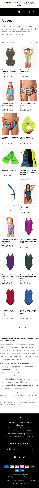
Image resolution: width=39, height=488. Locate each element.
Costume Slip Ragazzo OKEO (28, 104)
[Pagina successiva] (31, 327)
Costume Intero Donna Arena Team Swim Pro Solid (10, 311)
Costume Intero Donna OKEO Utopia (28, 207)
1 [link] (7, 328)
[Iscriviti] (32, 449)
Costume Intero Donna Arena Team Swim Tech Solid (28, 241)
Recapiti (32, 480)
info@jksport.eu (24, 434)
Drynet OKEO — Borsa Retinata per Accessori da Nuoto (28, 172)
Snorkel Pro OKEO (8, 206)
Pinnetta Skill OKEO (9, 170)
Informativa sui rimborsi (20, 483)
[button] (4, 12)
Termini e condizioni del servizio (16, 480)
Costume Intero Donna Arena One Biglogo (10, 70)
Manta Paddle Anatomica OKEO (26, 138)
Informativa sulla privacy (23, 477)
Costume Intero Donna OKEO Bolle (10, 240)
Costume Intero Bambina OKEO (7, 104)
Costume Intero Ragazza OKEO (25, 70)
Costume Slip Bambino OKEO (10, 138)
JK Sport (18, 474)
